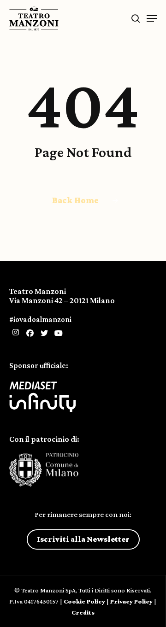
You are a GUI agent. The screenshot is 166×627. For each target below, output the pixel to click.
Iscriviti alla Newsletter (83, 539)
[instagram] (15, 332)
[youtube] (58, 333)
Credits (83, 612)
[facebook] (30, 333)
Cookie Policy (84, 601)
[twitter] (44, 333)
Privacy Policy (131, 601)
